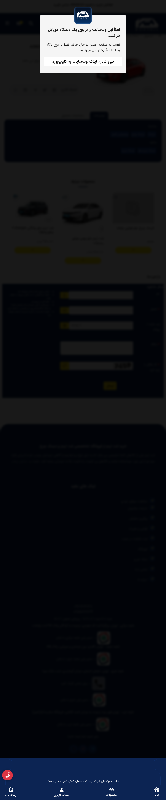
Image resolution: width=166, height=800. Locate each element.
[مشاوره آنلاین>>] (7, 775)
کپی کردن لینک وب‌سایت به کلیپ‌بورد (83, 61)
